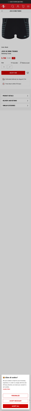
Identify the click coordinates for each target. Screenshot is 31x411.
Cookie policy (6, 389)
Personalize (16, 395)
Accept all (15, 406)
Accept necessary (16, 401)
